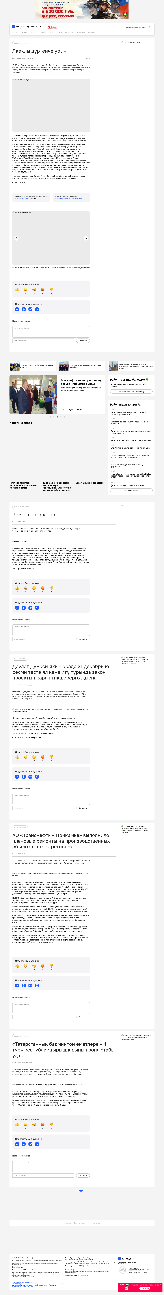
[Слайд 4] (60, 417)
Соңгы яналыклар (48, 32)
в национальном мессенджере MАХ (68, 198)
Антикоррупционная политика (22, 1282)
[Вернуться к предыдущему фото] (16, 238)
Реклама (91, 32)
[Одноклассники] (24, 309)
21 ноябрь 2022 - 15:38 (18, 58)
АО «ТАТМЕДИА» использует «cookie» (24, 1284)
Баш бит (15, 32)
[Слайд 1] (50, 417)
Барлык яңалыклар (131, 490)
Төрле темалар (94, 1223)
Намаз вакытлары (66, 32)
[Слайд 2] (53, 417)
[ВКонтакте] (17, 309)
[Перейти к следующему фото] (86, 238)
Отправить (83, 341)
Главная (67, 1223)
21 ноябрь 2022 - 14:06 (18, 684)
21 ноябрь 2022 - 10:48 (18, 853)
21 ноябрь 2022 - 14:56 (18, 521)
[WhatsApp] (37, 309)
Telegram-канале (22, 198)
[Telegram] (30, 309)
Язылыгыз (145, 1288)
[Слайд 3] (57, 417)
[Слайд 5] (64, 417)
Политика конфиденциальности (23, 1286)
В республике (20, 658)
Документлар (79, 1223)
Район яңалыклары (30, 32)
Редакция (81, 32)
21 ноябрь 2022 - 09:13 (18, 1062)
